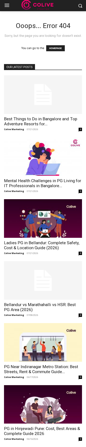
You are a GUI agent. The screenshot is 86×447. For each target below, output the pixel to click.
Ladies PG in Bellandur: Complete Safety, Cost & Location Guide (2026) (41, 245)
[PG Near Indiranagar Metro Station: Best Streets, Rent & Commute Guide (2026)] (43, 342)
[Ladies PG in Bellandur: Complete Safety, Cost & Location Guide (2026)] (43, 218)
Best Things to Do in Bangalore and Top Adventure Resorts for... (40, 121)
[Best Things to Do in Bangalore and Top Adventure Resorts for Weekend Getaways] (43, 94)
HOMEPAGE (55, 48)
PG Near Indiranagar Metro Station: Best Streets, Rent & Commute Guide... (41, 369)
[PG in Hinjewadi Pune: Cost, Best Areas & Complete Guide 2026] (43, 404)
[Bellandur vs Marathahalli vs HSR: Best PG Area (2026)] (43, 280)
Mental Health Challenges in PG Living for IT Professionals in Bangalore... (42, 183)
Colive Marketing (14, 129)
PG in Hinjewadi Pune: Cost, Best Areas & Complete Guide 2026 (42, 431)
